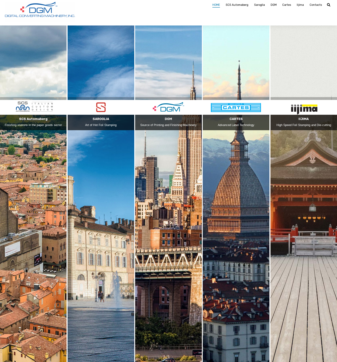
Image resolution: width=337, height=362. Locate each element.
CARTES (236, 119)
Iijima (300, 5)
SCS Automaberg (237, 5)
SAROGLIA (101, 119)
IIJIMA (304, 119)
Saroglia (259, 5)
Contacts (316, 5)
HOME (216, 5)
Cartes (286, 5)
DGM (274, 5)
